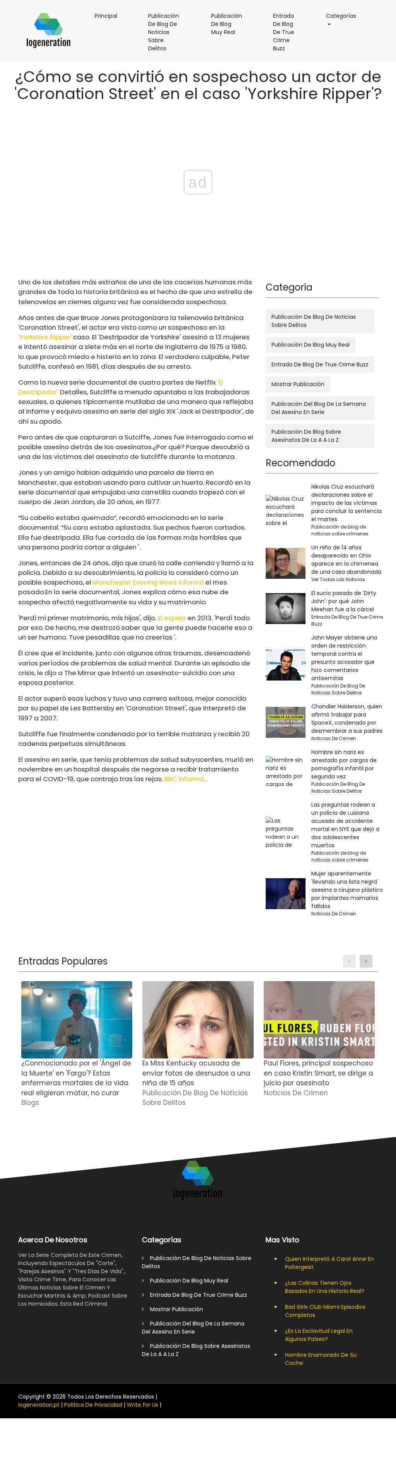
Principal (110, 16)
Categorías (345, 16)
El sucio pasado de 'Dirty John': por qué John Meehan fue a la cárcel (343, 601)
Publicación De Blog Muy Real (230, 27)
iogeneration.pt (39, 1405)
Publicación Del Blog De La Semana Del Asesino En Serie (318, 408)
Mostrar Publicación (297, 384)
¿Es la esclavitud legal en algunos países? (319, 1335)
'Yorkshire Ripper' (45, 337)
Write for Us (142, 1405)
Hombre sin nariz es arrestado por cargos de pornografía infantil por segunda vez (344, 764)
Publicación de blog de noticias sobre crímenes (340, 530)
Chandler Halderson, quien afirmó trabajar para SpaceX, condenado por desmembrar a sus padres (346, 719)
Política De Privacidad (93, 1405)
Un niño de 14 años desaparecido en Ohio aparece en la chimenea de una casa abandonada (346, 560)
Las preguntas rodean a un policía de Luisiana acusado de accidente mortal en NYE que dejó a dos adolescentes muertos (345, 825)
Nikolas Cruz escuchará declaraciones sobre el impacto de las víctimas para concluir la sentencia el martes (346, 503)
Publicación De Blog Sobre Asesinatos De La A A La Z (306, 436)
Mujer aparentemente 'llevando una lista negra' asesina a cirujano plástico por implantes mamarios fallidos (347, 890)
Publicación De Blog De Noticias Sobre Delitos (168, 35)
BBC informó (184, 778)
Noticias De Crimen (333, 738)
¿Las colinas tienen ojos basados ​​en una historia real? (324, 1287)
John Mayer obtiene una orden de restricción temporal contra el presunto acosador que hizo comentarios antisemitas (344, 658)
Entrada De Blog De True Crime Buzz (288, 35)
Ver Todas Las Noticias (338, 579)
